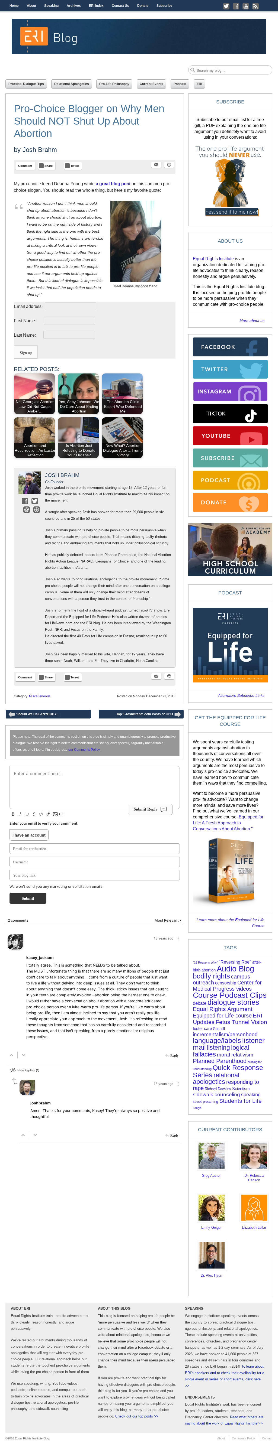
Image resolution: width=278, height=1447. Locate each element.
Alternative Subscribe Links (241, 696)
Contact (267, 1438)
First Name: (28, 320)
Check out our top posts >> (136, 1416)
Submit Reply (146, 809)
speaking (251, 1094)
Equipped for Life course (222, 1016)
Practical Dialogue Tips (26, 84)
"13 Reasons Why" (205, 962)
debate (199, 1003)
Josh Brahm (40, 149)
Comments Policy (243, 1438)
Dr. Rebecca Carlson (254, 1177)
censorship (225, 983)
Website (36, 509)
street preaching (205, 1102)
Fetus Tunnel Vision (241, 1022)
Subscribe (164, 6)
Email (26, 509)
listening (218, 1047)
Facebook (25, 501)
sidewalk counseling (216, 1094)
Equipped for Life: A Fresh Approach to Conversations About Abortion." (228, 823)
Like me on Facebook (236, 6)
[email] (156, 165)
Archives (74, 6)
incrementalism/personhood (225, 1034)
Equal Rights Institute (213, 258)
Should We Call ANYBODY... (33, 715)
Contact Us (120, 6)
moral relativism (235, 1055)
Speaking (51, 6)
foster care (202, 1028)
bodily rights (211, 976)
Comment (25, 165)
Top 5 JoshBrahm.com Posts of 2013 (148, 715)
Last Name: (28, 335)
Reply (174, 1055)
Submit (28, 898)
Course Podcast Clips (230, 995)
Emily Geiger (211, 1227)
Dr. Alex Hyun (211, 1275)
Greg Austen (211, 1175)
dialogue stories (233, 1002)
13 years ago (163, 938)
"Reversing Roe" (235, 962)
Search (192, 70)
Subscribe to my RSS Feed (255, 6)
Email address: (29, 306)
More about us (251, 321)
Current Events (151, 84)
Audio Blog (235, 968)
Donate (142, 6)
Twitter (34, 501)
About (31, 6)
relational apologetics (216, 1078)
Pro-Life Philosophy (114, 84)
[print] (169, 165)
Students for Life (240, 1101)
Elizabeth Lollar (254, 1227)
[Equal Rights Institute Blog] (139, 36)
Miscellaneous (39, 696)
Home (14, 6)
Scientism (241, 1089)
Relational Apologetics (71, 84)
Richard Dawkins (218, 1089)
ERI (199, 84)
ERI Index (96, 6)
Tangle (197, 1108)
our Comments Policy (84, 750)
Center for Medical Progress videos (227, 986)
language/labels (217, 1040)
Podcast (180, 84)
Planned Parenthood (220, 1061)
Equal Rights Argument (223, 1009)
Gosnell (219, 1029)
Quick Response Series (228, 1071)
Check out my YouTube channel (245, 6)
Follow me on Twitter (226, 6)
